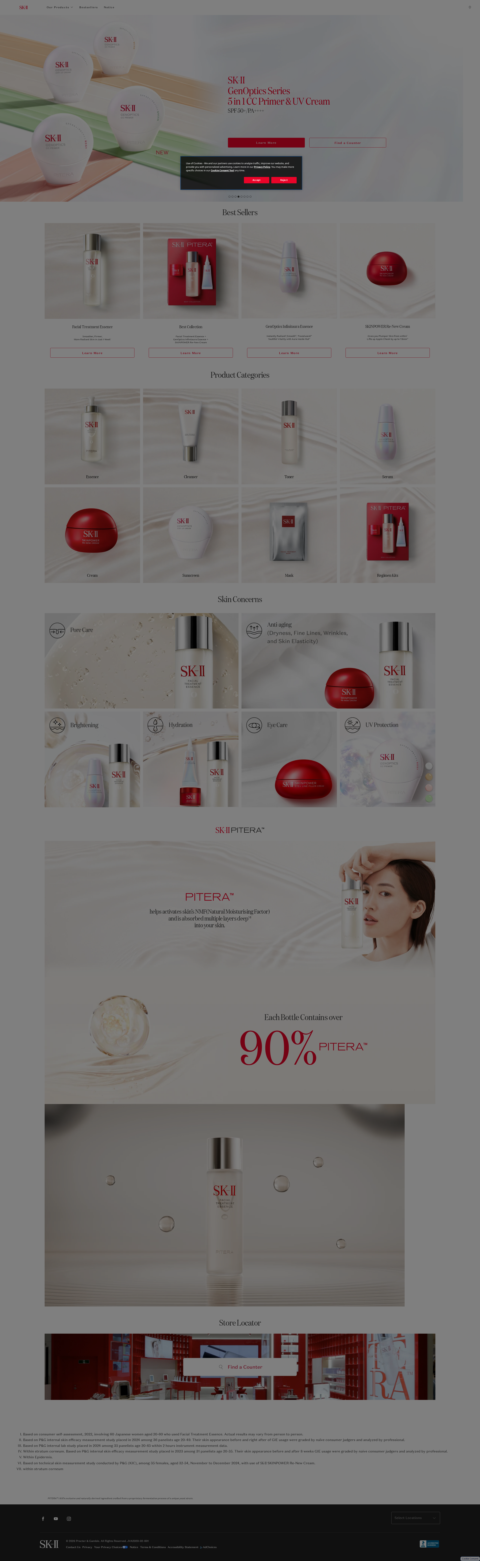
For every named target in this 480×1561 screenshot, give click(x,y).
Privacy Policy (262, 167)
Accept (256, 180)
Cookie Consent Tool (222, 170)
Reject (284, 180)
